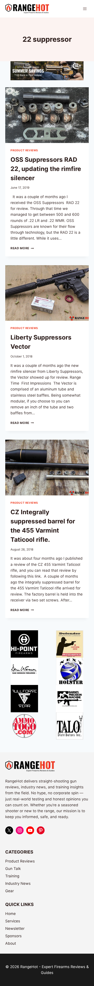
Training (12, 876)
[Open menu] (85, 8)
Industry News (18, 883)
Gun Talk (13, 868)
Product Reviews (24, 150)
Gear (9, 891)
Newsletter (14, 928)
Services (12, 921)
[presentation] (47, 115)
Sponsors (13, 936)
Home (10, 913)
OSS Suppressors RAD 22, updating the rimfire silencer (45, 169)
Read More (22, 248)
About (10, 943)
